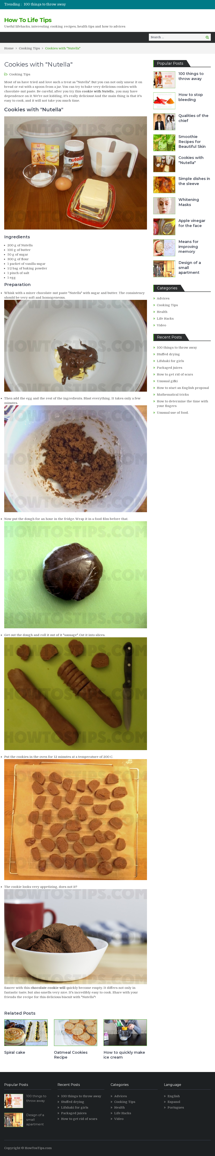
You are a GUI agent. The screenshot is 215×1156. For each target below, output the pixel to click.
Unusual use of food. (173, 413)
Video (161, 325)
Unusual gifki (167, 381)
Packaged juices (169, 368)
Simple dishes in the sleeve (194, 181)
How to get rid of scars (175, 374)
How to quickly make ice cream (124, 1055)
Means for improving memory (188, 246)
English (174, 1096)
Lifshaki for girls (170, 361)
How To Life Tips (27, 20)
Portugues (176, 1107)
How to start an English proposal (183, 388)
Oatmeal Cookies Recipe (71, 1055)
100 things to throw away (45, 4)
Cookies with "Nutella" (191, 160)
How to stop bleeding (190, 97)
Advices (163, 298)
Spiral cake (14, 1052)
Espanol (174, 1102)
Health (162, 312)
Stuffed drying (168, 354)
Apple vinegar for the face (191, 223)
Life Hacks (165, 318)
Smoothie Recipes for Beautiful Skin (192, 141)
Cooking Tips (19, 74)
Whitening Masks (188, 202)
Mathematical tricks (173, 394)
